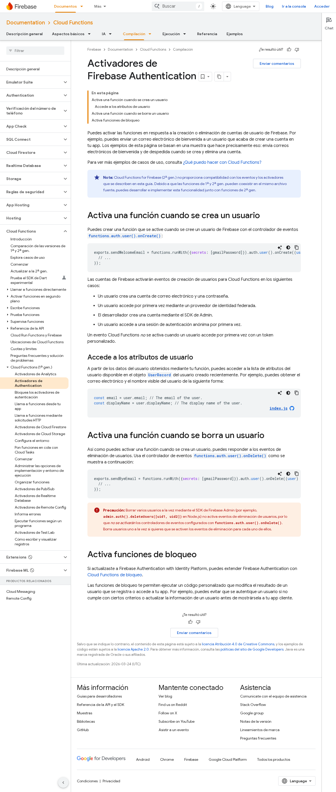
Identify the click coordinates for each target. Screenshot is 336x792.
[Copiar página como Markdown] (219, 76)
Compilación (134, 33)
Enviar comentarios (277, 63)
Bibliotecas (86, 721)
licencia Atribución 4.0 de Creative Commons (238, 644)
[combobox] (178, 6)
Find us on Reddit (173, 704)
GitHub (83, 729)
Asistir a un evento (174, 729)
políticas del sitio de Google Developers (252, 649)
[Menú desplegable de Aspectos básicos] (91, 34)
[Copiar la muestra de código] (296, 247)
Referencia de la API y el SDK (100, 704)
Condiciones (87, 781)
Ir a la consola (294, 6)
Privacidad (111, 781)
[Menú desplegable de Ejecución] (186, 34)
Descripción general (24, 33)
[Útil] (289, 50)
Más (98, 6)
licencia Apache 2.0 (133, 649)
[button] (31, 82)
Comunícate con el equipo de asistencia (273, 696)
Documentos (65, 6)
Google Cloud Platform (228, 759)
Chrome (167, 759)
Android (143, 759)
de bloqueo (114, 575)
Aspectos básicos (68, 33)
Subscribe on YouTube (177, 721)
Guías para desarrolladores (99, 696)
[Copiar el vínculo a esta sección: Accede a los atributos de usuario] (198, 358)
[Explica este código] (280, 247)
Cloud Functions (73, 22)
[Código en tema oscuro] (288, 247)
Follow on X (168, 713)
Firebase (94, 49)
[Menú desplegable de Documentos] (83, 6)
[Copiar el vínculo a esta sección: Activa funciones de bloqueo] (202, 555)
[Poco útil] (297, 50)
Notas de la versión (255, 721)
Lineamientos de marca (260, 729)
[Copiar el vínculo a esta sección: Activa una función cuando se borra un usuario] (269, 436)
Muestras (84, 713)
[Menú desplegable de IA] (112, 34)
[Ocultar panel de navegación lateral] (63, 782)
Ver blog (165, 696)
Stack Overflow (253, 704)
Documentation (25, 22)
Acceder (322, 6)
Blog (270, 6)
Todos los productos (273, 759)
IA (104, 33)
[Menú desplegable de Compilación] (151, 34)
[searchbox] (35, 50)
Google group (252, 713)
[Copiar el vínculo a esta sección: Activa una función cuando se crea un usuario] (265, 216)
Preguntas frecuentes (258, 738)
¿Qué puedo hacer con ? (222, 162)
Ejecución (171, 33)
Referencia (207, 33)
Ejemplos (235, 33)
